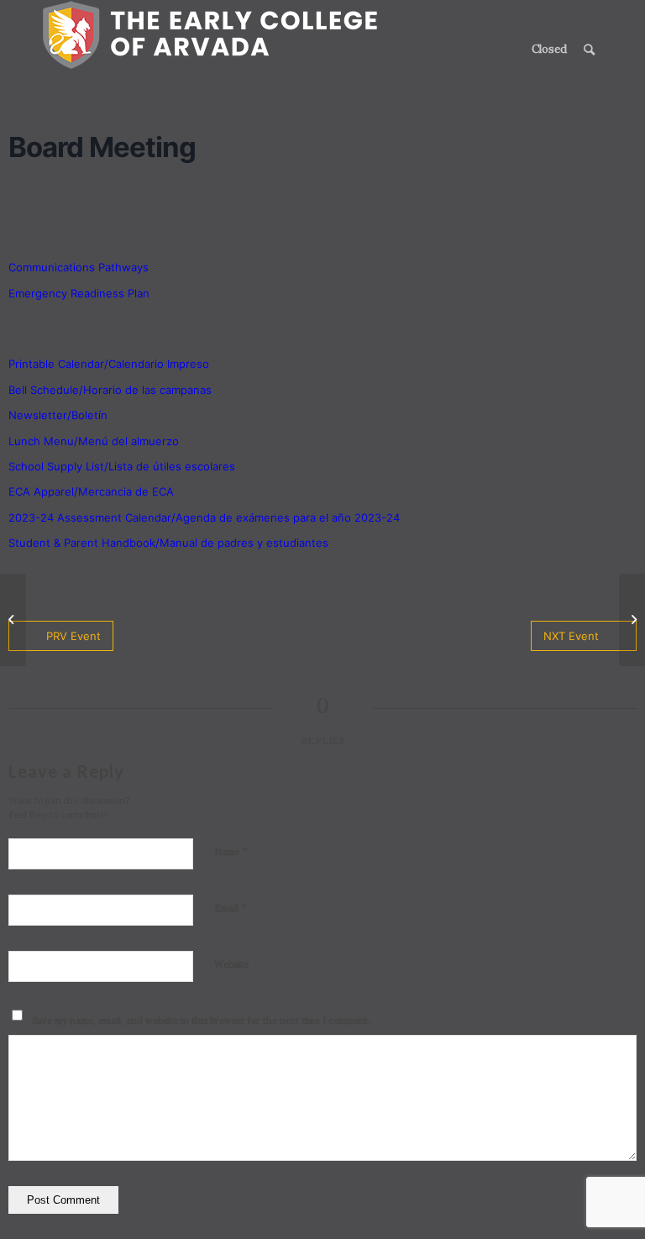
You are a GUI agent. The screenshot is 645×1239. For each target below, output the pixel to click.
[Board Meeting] (13, 620)
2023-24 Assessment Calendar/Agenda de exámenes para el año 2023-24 (204, 517)
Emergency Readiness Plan (78, 293)
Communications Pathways (78, 267)
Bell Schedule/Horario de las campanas (110, 389)
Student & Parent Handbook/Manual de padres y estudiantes (168, 542)
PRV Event (73, 636)
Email (230, 907)
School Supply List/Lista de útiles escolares (121, 466)
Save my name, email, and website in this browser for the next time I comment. (201, 1020)
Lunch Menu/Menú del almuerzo (93, 441)
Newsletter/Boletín (58, 415)
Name (231, 851)
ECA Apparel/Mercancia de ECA (91, 491)
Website (231, 964)
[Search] (589, 49)
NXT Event (571, 636)
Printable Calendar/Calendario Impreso (108, 363)
